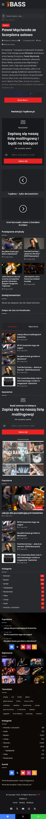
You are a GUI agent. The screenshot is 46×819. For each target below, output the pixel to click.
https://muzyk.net (24, 785)
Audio (5, 603)
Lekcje (5, 600)
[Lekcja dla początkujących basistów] (8, 337)
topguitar (6, 714)
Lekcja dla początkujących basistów (22, 513)
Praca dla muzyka (23, 439)
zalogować (14, 303)
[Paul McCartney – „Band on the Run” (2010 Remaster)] (34, 243)
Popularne (12, 326)
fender (19, 697)
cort (12, 697)
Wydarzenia (8, 592)
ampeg (5, 697)
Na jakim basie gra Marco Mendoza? (10, 252)
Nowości (6, 576)
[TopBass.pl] (16, 4)
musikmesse (27, 705)
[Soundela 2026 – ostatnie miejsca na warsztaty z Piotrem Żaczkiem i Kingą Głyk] (8, 679)
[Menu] (3, 5)
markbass (6, 705)
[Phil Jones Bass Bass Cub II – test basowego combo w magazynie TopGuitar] (8, 381)
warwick (39, 714)
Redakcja (29, 803)
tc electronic (21, 709)
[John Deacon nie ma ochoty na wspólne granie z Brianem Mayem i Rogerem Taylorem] (12, 268)
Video (5, 596)
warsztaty (29, 714)
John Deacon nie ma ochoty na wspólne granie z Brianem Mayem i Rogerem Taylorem (11, 281)
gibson (27, 697)
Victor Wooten (17, 714)
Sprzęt (5, 584)
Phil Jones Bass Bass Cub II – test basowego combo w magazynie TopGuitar (29, 381)
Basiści (12, 20)
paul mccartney (8, 709)
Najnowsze (33, 326)
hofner (18, 701)
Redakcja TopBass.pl (11, 40)
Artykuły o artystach (11, 607)
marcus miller (28, 701)
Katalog (22, 803)
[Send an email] (19, 40)
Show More (22, 100)
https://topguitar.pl (26, 781)
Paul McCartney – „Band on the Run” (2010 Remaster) (32, 253)
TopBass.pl (23, 799)
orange (37, 705)
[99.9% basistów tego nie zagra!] (8, 348)
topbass (32, 709)
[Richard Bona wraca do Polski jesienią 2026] (37, 671)
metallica (16, 705)
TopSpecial (7, 588)
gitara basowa (8, 701)
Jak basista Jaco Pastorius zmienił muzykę (31, 279)
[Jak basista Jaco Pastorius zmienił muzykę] (34, 268)
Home (5, 20)
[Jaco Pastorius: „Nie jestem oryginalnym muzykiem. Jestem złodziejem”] (23, 671)
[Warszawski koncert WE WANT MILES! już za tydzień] (37, 679)
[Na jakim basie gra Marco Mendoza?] (12, 243)
